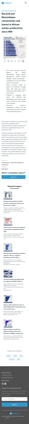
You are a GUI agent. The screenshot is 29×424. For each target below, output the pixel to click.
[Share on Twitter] (8, 61)
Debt (21, 356)
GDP (3, 11)
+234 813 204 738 (7, 375)
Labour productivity (10, 11)
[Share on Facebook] (4, 61)
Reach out (13, 177)
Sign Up (14, 404)
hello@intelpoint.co (7, 377)
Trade (15, 356)
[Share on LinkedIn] (11, 61)
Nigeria (8, 356)
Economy (11, 359)
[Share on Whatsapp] (15, 61)
